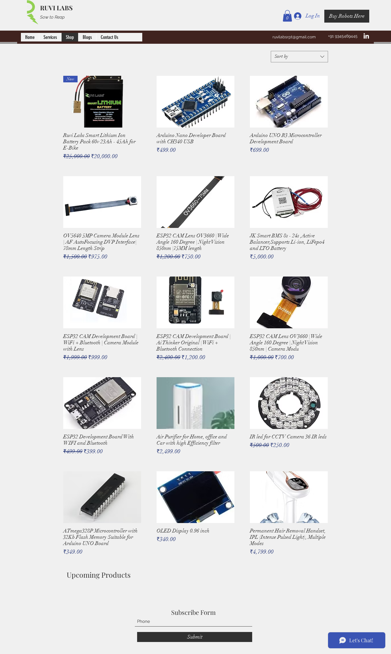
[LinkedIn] (366, 36)
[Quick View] (195, 102)
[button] (287, 16)
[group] (195, 593)
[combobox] (299, 56)
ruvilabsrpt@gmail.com (294, 37)
